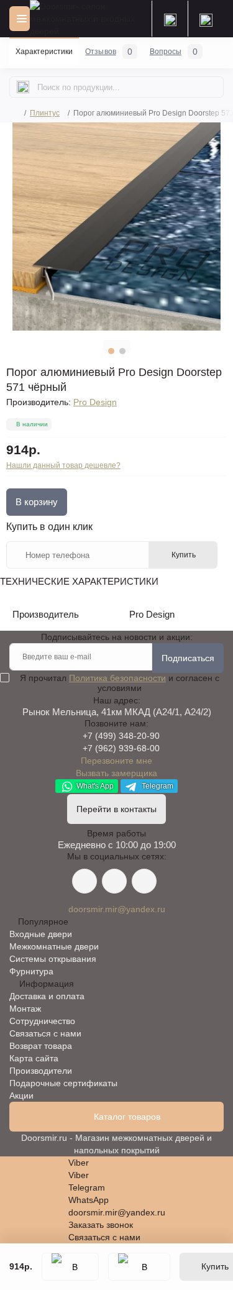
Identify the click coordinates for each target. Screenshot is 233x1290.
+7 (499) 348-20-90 (121, 736)
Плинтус (45, 113)
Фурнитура (31, 971)
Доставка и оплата (47, 996)
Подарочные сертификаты (63, 1083)
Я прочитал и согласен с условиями (119, 683)
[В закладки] (70, 1267)
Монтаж (25, 1008)
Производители (40, 1071)
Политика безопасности (117, 678)
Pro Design (95, 402)
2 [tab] (122, 351)
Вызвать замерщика (116, 773)
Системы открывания (52, 959)
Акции (21, 1095)
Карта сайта (33, 1058)
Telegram (156, 786)
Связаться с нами (45, 1033)
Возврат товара (40, 1046)
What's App (94, 786)
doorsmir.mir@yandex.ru (116, 909)
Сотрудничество (42, 1021)
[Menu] (19, 18)
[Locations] (170, 19)
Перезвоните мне (116, 761)
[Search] (23, 87)
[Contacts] (206, 19)
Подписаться (188, 658)
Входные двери (40, 934)
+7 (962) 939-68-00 (121, 748)
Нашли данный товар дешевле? (63, 465)
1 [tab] (111, 351)
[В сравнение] (139, 1267)
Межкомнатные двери (54, 946)
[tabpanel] (116, 226)
